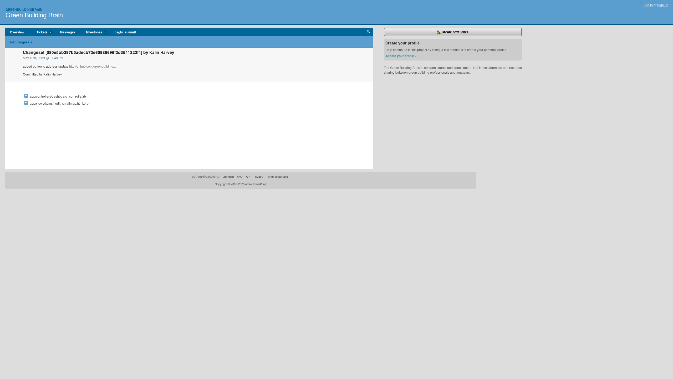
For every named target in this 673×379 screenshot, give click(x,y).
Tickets (39, 32)
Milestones (91, 32)
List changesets (20, 42)
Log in (648, 5)
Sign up (662, 5)
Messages (67, 32)
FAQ (240, 176)
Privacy (258, 176)
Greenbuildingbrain (24, 9)
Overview (17, 32)
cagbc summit (125, 32)
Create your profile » (401, 55)
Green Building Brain (34, 14)
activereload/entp (206, 176)
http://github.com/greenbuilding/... (92, 66)
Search (368, 32)
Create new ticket (454, 31)
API (248, 176)
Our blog (228, 176)
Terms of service (277, 176)
